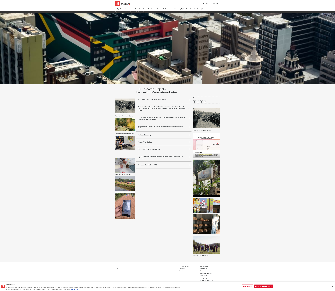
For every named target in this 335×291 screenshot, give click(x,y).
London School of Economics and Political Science (122, 3)
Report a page (203, 271)
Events (204, 9)
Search (208, 3)
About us (185, 9)
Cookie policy (203, 268)
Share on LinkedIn (201, 101)
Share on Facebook (198, 101)
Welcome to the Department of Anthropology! (169, 9)
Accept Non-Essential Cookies (263, 286)
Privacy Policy (74, 289)
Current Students (139, 9)
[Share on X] (205, 101)
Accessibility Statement (206, 273)
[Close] (332, 286)
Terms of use (203, 275)
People (199, 9)
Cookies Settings (204, 266)
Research (192, 9)
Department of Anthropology (125, 9)
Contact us (181, 271)
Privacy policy (203, 278)
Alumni (153, 9)
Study (147, 9)
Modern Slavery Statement (206, 280)
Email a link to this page (194, 101)
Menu (217, 3)
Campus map (182, 268)
